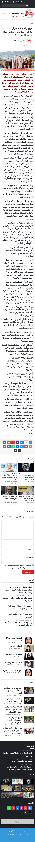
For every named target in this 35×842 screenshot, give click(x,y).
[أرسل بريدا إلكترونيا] (15, 41)
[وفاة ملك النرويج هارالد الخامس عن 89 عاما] (29, 700)
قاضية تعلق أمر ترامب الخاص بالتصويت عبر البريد (26, 497)
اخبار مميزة (24, 23)
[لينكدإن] (22, 442)
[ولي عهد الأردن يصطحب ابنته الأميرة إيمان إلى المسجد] (29, 690)
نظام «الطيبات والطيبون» (13, 662)
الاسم (32, 542)
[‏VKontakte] (4, 442)
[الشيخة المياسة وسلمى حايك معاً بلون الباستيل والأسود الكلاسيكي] (29, 709)
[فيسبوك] (30, 442)
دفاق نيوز (22, 41)
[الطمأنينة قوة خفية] (29, 648)
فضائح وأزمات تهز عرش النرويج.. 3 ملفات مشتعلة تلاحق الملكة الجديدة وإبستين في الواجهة (9, 476)
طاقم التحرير (15, 834)
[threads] (19, 2)
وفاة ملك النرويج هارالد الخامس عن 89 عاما (13, 700)
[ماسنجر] (17, 446)
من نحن (22, 834)
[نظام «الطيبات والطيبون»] (29, 664)
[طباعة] (15, 450)
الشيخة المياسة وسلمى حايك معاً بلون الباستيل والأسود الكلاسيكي (13, 709)
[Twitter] (21, 2)
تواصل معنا (8, 834)
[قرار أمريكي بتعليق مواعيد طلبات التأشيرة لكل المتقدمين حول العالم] (17, 795)
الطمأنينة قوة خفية (15, 646)
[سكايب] (22, 446)
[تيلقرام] (9, 446)
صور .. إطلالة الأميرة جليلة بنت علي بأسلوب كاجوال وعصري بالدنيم (12, 731)
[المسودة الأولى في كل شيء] (29, 640)
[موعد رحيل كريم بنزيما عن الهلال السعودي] (28, 788)
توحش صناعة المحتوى (14, 654)
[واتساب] (13, 446)
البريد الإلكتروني (29, 549)
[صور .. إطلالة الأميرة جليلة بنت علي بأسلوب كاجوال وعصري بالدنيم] (29, 730)
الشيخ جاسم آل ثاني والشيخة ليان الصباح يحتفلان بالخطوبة (14, 720)
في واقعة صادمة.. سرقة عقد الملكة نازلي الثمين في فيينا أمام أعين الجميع (26, 475)
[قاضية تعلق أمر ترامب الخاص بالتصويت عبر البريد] (26, 490)
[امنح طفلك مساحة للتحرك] (29, 672)
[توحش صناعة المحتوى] (29, 656)
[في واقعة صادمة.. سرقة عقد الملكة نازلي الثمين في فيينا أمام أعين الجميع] (26, 467)
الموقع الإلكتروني (29, 557)
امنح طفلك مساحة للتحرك (12, 670)
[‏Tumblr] (17, 442)
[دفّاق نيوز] (21, 13)
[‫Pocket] (26, 446)
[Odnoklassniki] (30, 446)
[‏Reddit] (9, 442)
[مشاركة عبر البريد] (19, 450)
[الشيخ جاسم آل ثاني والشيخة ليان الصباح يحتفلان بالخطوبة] (29, 719)
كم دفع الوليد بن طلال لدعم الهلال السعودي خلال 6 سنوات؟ (10, 498)
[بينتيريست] (13, 442)
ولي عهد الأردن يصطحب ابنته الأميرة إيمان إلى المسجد (13, 690)
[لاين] (4, 446)
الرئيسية (30, 23)
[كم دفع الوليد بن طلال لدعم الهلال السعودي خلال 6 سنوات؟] (9, 490)
